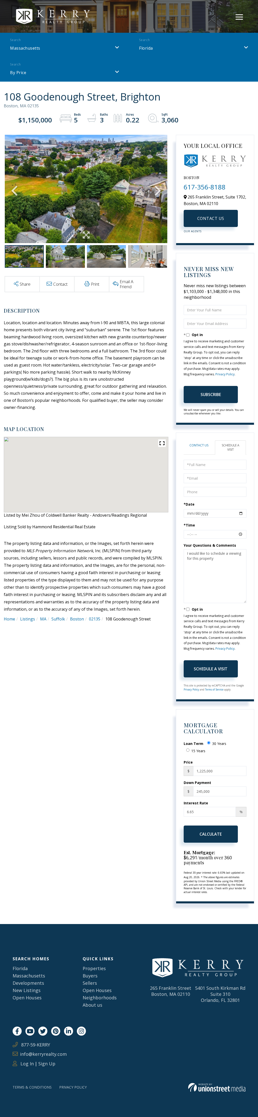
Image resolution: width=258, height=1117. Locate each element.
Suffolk (58, 619)
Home (9, 619)
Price (188, 762)
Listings (27, 619)
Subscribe (211, 394)
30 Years (219, 743)
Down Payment (197, 782)
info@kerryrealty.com (43, 1054)
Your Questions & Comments (210, 545)
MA (43, 619)
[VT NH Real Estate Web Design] (216, 1087)
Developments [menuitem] (28, 983)
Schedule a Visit (230, 447)
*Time (189, 525)
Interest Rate (196, 803)
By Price (18, 72)
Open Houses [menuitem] (27, 998)
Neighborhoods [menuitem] (100, 998)
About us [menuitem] (92, 1005)
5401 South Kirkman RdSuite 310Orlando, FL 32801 (220, 994)
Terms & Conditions (32, 1087)
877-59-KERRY (35, 1045)
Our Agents (193, 231)
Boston (77, 619)
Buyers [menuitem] (90, 976)
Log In (26, 1064)
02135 (94, 619)
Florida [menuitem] (20, 968)
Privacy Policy (225, 374)
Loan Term (193, 743)
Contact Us (210, 218)
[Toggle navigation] (239, 16)
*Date (189, 504)
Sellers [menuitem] (90, 983)
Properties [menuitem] (94, 968)
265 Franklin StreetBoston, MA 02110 (170, 991)
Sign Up (46, 1064)
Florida (146, 48)
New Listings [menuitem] (27, 990)
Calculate (211, 834)
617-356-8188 (204, 186)
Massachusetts (25, 48)
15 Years (198, 750)
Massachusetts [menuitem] (29, 976)
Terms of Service (214, 689)
